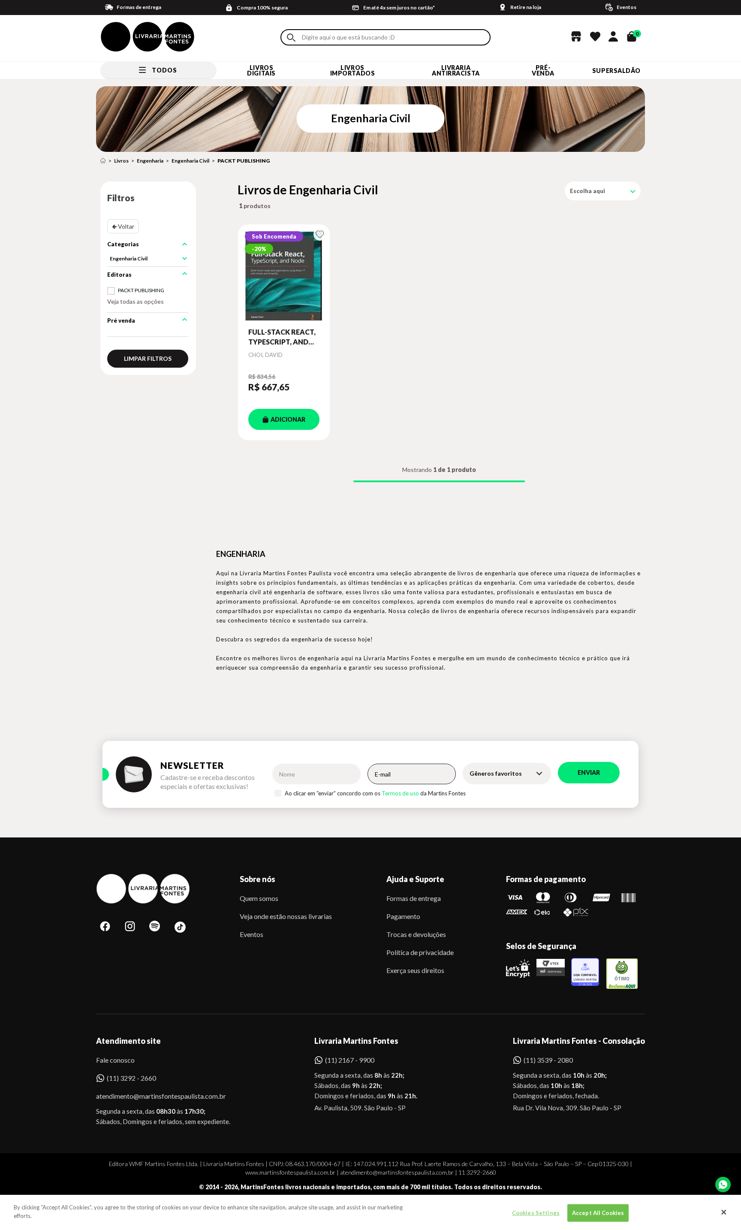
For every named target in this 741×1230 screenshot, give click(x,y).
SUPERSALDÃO (616, 70)
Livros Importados (352, 70)
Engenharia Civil (190, 160)
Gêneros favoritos (496, 773)
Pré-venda (543, 70)
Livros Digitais (261, 70)
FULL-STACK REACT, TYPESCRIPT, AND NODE (282, 337)
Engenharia (150, 160)
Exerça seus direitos (415, 970)
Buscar (291, 37)
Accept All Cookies (598, 1212)
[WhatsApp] (723, 1184)
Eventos (251, 934)
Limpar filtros (148, 358)
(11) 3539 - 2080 (548, 1060)
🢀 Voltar (123, 226)
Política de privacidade (420, 952)
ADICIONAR (288, 419)
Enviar (589, 772)
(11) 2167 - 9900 (349, 1060)
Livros (121, 160)
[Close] (723, 1212)
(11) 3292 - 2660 (131, 1078)
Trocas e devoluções (416, 934)
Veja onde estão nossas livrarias (286, 916)
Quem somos (259, 898)
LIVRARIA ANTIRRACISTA (456, 70)
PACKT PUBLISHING (243, 160)
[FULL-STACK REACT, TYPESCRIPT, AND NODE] (284, 275)
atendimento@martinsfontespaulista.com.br (153, 1096)
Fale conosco (115, 1060)
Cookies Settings (536, 1212)
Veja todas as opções (135, 301)
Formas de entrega (413, 898)
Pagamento (403, 916)
